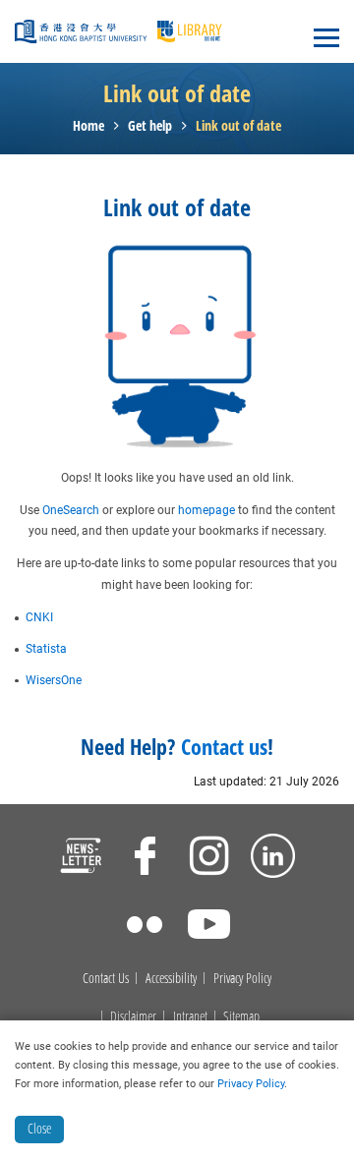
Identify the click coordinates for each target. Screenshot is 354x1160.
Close (39, 1128)
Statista (46, 649)
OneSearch (70, 510)
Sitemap (241, 1017)
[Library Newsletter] (81, 858)
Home (88, 126)
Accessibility (171, 978)
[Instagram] (209, 858)
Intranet (190, 1017)
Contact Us (106, 978)
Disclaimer (133, 1017)
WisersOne (54, 680)
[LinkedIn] (273, 858)
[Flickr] (145, 927)
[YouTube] (209, 927)
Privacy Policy (242, 978)
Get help (150, 126)
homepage (206, 510)
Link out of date (238, 126)
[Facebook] (145, 858)
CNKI (39, 617)
